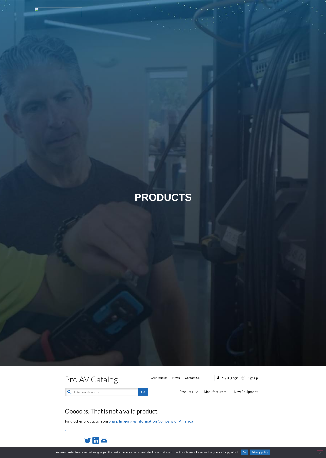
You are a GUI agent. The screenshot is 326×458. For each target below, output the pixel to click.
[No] (320, 452)
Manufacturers (215, 392)
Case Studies (159, 377)
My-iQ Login (230, 378)
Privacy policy (260, 452)
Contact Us (192, 377)
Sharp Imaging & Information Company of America (151, 421)
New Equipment (246, 392)
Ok (244, 452)
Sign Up (253, 378)
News (176, 377)
